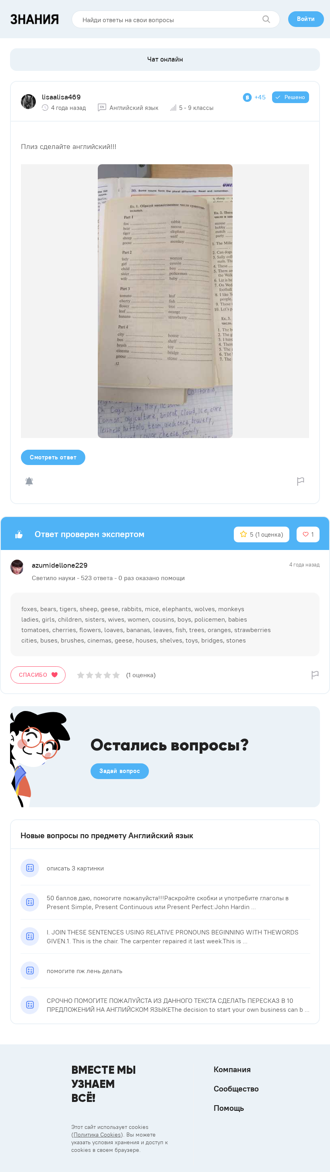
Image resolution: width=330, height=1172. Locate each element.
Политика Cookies (97, 1134)
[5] (116, 675)
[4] (107, 675)
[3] (98, 675)
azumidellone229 (60, 565)
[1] (81, 675)
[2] (89, 675)
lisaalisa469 (61, 96)
